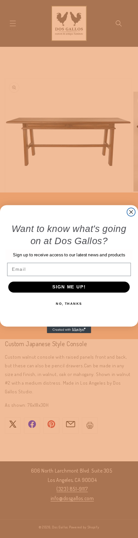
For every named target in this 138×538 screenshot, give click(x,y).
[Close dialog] (131, 212)
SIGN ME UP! (69, 287)
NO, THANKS (69, 303)
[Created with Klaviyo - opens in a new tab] (69, 329)
